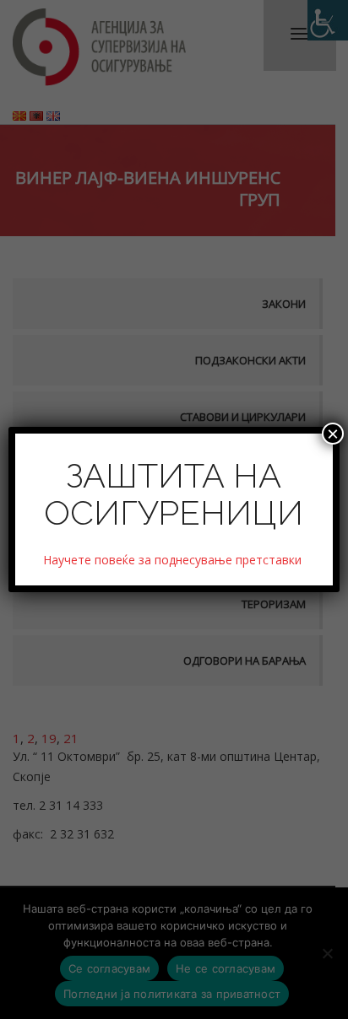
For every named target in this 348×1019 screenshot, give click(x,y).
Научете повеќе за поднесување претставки (174, 560)
